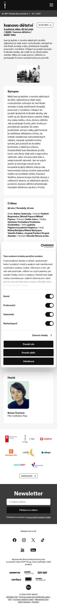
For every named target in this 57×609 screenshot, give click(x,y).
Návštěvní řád (12, 597)
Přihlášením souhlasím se (28, 517)
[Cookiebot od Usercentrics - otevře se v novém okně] (41, 246)
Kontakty (35, 602)
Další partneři (26, 476)
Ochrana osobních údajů (23, 599)
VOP (10, 599)
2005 (8, 32)
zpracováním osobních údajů (39, 517)
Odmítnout (28, 361)
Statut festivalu (24, 602)
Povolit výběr (28, 352)
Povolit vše (28, 344)
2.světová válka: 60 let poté (18, 29)
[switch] (49, 305)
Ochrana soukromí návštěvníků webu (34, 597)
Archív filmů (44, 25)
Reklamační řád (41, 599)
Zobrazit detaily (40, 335)
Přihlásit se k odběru (28, 510)
